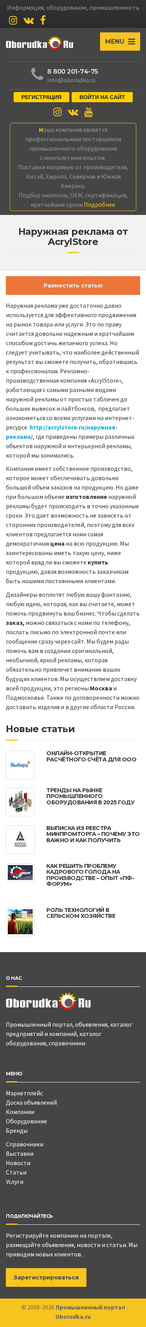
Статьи (16, 1172)
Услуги (14, 1181)
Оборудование (26, 1121)
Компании (20, 1112)
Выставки (19, 1153)
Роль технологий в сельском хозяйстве (80, 913)
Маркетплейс (24, 1093)
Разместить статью (73, 285)
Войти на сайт (102, 97)
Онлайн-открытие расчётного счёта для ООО (91, 756)
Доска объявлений (31, 1102)
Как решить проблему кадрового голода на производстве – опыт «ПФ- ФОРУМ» (90, 874)
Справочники (24, 1144)
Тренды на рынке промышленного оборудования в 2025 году (90, 796)
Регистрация (41, 97)
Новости (18, 1163)
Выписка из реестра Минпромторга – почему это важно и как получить (93, 834)
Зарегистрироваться (46, 1277)
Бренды (17, 1130)
